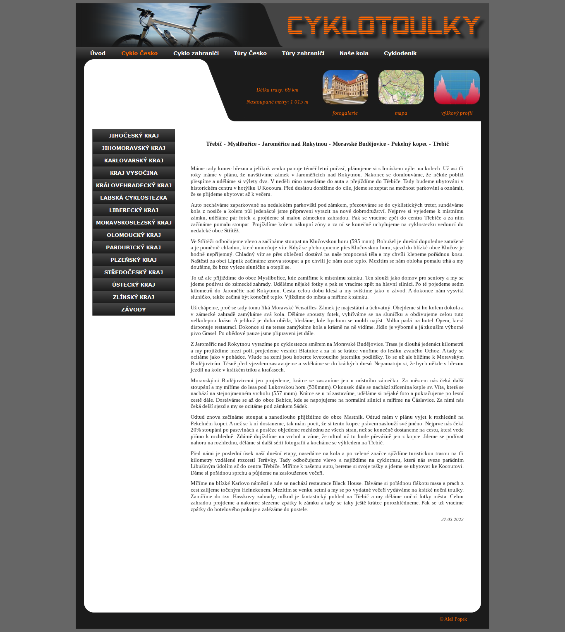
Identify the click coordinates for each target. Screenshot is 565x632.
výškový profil (457, 113)
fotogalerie (345, 113)
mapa (401, 113)
